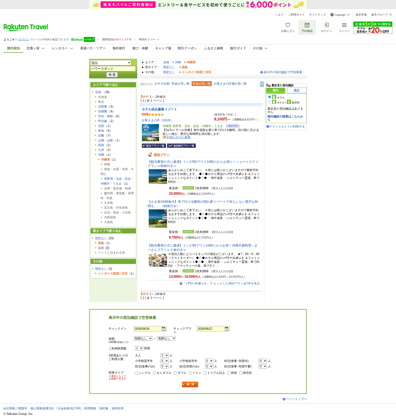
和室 (234, 373)
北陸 (101, 126)
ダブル (181, 373)
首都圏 (102, 111)
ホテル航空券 (288, 102)
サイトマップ (317, 14)
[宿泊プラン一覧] (154, 146)
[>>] (262, 84)
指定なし (169, 67)
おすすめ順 (162, 83)
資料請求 (118, 408)
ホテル (281, 97)
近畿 (101, 135)
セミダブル (164, 373)
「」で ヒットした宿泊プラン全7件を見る (221, 283)
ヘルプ (279, 14)
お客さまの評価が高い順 (230, 83)
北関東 (102, 106)
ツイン (196, 373)
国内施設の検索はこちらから (285, 118)
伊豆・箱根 (105, 116)
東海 (101, 130)
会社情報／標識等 (15, 408)
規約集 (103, 408)
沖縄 (178, 62)
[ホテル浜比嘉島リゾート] (231, 126)
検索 (190, 384)
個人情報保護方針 (42, 408)
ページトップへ (296, 399)
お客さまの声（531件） (157, 120)
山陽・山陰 (105, 140)
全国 (166, 62)
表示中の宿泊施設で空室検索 (283, 72)
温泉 (101, 248)
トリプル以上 (216, 373)
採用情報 (90, 408)
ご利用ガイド (296, 14)
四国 (101, 145)
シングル (145, 373)
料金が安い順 (181, 83)
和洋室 (247, 373)
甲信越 (102, 121)
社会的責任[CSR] (69, 408)
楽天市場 (361, 14)
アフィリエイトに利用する (287, 126)
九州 (101, 150)
